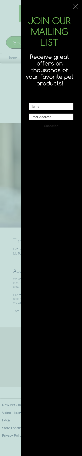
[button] (75, 6)
